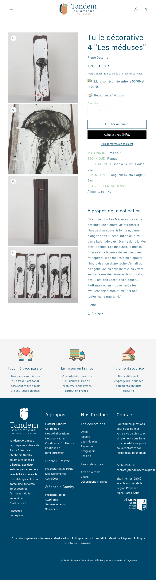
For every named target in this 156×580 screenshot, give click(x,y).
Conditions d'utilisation (60, 443)
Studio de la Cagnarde (124, 560)
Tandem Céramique (82, 560)
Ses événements (55, 473)
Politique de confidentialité (89, 538)
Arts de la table (90, 472)
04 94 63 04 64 (126, 465)
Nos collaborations (57, 433)
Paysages (87, 446)
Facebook (16, 510)
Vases (85, 476)
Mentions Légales (120, 538)
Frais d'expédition (98, 73)
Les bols (86, 455)
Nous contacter (55, 438)
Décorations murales (94, 481)
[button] (11, 9)
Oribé (84, 431)
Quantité (93, 103)
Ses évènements (55, 504)
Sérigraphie (88, 451)
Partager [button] (97, 313)
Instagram (16, 515)
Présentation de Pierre (59, 469)
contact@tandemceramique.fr (136, 470)
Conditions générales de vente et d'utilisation (40, 538)
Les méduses (89, 441)
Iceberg (85, 436)
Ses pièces (52, 478)
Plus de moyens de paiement (117, 144)
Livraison (85, 543)
